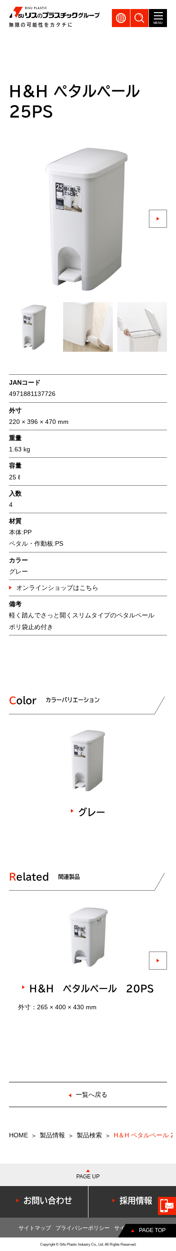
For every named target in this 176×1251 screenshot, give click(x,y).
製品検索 (89, 1135)
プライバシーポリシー (83, 1228)
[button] (158, 219)
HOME (18, 1135)
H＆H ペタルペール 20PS (91, 988)
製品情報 (52, 1135)
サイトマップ (35, 1228)
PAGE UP (88, 1176)
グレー (91, 812)
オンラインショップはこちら (57, 587)
